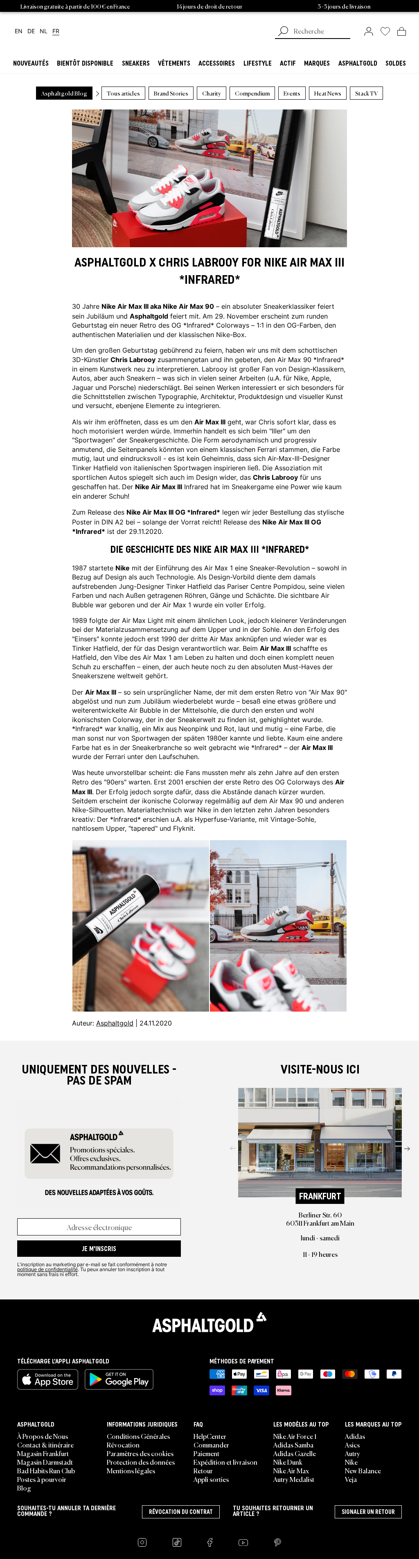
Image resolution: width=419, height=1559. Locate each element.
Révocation (123, 1444)
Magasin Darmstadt (45, 1461)
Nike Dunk (287, 1461)
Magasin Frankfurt (43, 1453)
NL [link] (43, 31)
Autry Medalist (293, 1479)
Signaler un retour (368, 1512)
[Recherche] (283, 32)
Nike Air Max (291, 1470)
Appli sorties (211, 1479)
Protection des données (141, 1461)
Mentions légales (131, 1470)
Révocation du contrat (181, 1512)
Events (292, 93)
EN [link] (19, 31)
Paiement (206, 1453)
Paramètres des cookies (140, 1453)
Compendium (252, 93)
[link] (368, 31)
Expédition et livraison (225, 1461)
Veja (351, 1479)
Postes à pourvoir (41, 1479)
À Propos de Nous (42, 1435)
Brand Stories (171, 93)
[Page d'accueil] (209, 1322)
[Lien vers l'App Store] (47, 1379)
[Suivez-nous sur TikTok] (177, 1542)
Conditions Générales (138, 1435)
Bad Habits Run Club (46, 1470)
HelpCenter (210, 1435)
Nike (351, 1461)
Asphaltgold (114, 1023)
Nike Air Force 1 (294, 1435)
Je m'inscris (99, 1248)
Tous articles (123, 93)
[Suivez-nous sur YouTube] (243, 1542)
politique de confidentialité (47, 1269)
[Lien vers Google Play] (119, 1379)
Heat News (327, 93)
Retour (203, 1470)
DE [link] (31, 31)
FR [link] (55, 31)
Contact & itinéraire (45, 1444)
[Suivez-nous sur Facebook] (209, 1542)
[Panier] (401, 31)
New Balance (363, 1470)
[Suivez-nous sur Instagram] (142, 1542)
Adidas (355, 1435)
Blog (24, 1487)
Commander (211, 1444)
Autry (352, 1453)
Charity (211, 93)
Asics (352, 1444)
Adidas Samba (293, 1444)
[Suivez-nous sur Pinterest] (277, 1542)
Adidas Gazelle (294, 1453)
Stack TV (366, 93)
